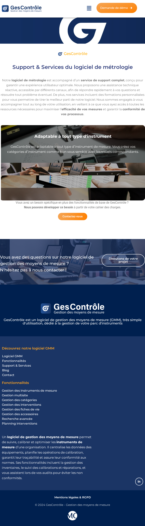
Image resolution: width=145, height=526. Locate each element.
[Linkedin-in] (139, 482)
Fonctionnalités (15, 383)
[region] (49, 491)
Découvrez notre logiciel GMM (28, 348)
